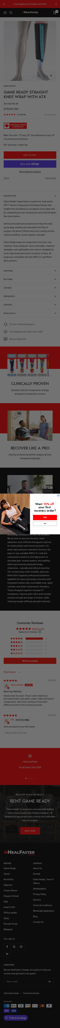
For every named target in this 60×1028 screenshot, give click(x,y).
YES (45, 517)
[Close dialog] (58, 495)
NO (45, 523)
